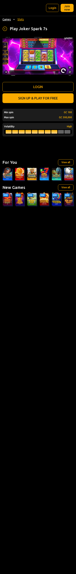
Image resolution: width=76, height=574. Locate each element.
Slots (20, 19)
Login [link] (52, 8)
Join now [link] (67, 8)
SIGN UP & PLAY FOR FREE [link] (38, 98)
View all (65, 162)
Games (6, 19)
